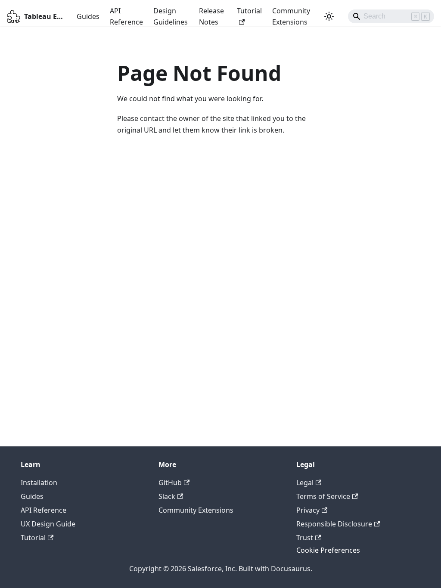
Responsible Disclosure (334, 524)
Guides (88, 16)
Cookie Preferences (328, 550)
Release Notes (211, 16)
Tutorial (249, 10)
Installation (39, 482)
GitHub (170, 482)
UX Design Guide (48, 524)
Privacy (308, 510)
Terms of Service (323, 496)
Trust (304, 537)
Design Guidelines (170, 16)
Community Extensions (291, 16)
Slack (166, 496)
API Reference (126, 16)
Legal (305, 482)
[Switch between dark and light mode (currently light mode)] (329, 16)
